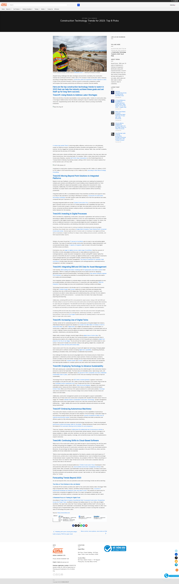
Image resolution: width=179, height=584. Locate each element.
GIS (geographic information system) (93, 269)
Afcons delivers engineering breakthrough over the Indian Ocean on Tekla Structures (120, 126)
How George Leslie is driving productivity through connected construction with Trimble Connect (120, 137)
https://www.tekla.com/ (63, 512)
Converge (102, 389)
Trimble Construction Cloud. (87, 465)
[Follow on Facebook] (171, 1)
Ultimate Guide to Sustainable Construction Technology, (79, 399)
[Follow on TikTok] (173, 1)
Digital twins (71, 326)
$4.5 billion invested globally (81, 379)
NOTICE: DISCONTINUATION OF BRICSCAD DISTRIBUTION (120, 93)
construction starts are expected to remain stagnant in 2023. (89, 79)
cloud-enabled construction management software (87, 466)
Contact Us (50, 9)
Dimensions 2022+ (78, 72)
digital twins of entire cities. (91, 335)
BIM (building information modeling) (70, 269)
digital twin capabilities (85, 349)
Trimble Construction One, (81, 202)
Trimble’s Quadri (63, 289)
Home (3, 9)
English (172, 5)
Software (84, 18)
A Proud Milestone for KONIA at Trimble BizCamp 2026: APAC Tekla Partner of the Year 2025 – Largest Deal (120, 104)
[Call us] (81, 525)
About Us (8, 9)
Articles (43, 9)
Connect (72, 289)
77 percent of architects (76, 241)
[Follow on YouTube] (177, 1)
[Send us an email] (174, 1)
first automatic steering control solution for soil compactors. (76, 426)
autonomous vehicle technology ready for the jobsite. (67, 424)
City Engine (72, 314)
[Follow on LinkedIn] (175, 1)
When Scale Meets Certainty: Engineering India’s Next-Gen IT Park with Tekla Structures (120, 115)
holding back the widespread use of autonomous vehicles (87, 429)
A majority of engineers (75, 245)
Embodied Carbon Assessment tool (64, 383)
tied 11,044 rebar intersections (78, 158)
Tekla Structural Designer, (83, 385)
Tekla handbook (92, 18)
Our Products (16, 9)
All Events (56, 9)
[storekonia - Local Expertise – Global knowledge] (4, 4)
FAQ (54, 580)
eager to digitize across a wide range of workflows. (78, 250)
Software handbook (27, 9)
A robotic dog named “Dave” (60, 145)
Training (36, 9)
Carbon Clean (56, 389)
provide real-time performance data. (69, 344)
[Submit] (78, 5)
